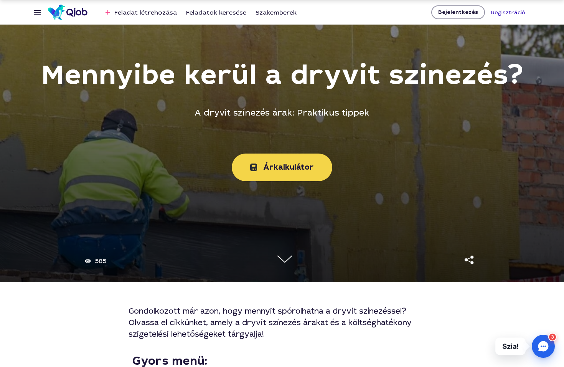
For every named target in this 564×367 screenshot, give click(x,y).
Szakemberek (276, 12)
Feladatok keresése (216, 12)
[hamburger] (37, 12)
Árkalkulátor (288, 167)
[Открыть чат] (543, 346)
